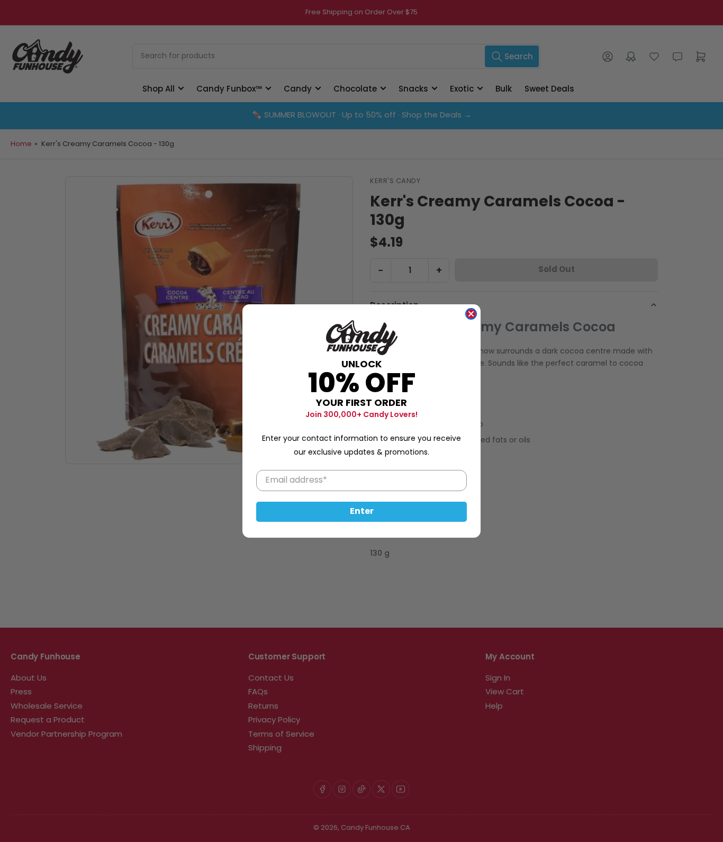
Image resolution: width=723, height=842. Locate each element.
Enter (362, 511)
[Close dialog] (471, 314)
